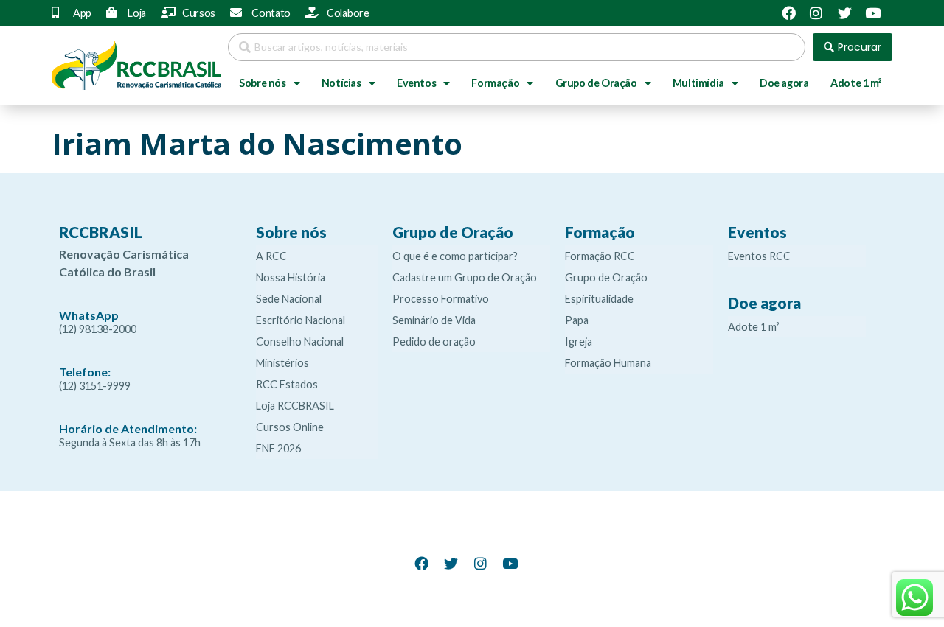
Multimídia (698, 83)
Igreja (578, 341)
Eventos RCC (759, 256)
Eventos (416, 83)
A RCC (271, 256)
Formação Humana (608, 363)
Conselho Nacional (300, 341)
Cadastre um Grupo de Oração (464, 277)
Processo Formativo (440, 299)
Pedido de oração (434, 341)
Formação (495, 83)
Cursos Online (290, 427)
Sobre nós (262, 83)
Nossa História (290, 277)
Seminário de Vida (434, 320)
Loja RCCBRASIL (295, 405)
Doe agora (784, 83)
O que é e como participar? (455, 256)
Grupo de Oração (596, 83)
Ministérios (282, 363)
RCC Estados (287, 384)
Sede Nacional (289, 299)
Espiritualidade (599, 299)
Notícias (341, 83)
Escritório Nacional (300, 320)
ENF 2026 (278, 448)
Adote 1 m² (855, 83)
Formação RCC (600, 256)
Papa (577, 320)
